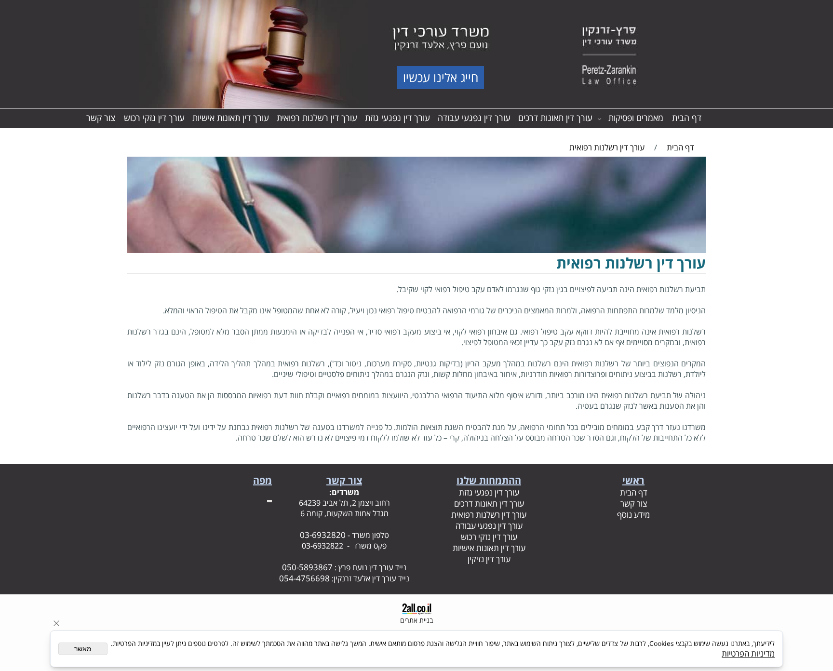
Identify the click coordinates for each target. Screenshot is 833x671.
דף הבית (686, 117)
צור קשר (100, 117)
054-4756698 (304, 578)
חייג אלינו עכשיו (440, 77)
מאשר (83, 649)
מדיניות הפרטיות (748, 653)
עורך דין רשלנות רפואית (317, 117)
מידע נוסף (633, 514)
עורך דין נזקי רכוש (154, 117)
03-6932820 (323, 534)
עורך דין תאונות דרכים (555, 117)
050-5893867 (307, 567)
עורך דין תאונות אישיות (230, 117)
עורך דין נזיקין (489, 558)
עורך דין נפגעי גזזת (397, 117)
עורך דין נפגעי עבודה (474, 117)
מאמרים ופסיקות (635, 117)
